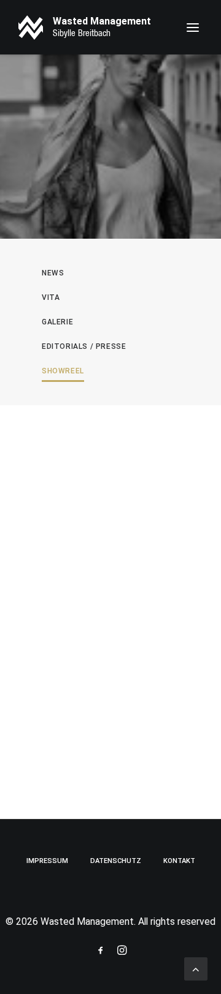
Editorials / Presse (84, 346)
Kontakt (179, 861)
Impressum (47, 861)
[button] (193, 27)
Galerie (57, 322)
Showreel (63, 371)
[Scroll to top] (195, 968)
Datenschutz (115, 861)
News (53, 273)
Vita (51, 297)
